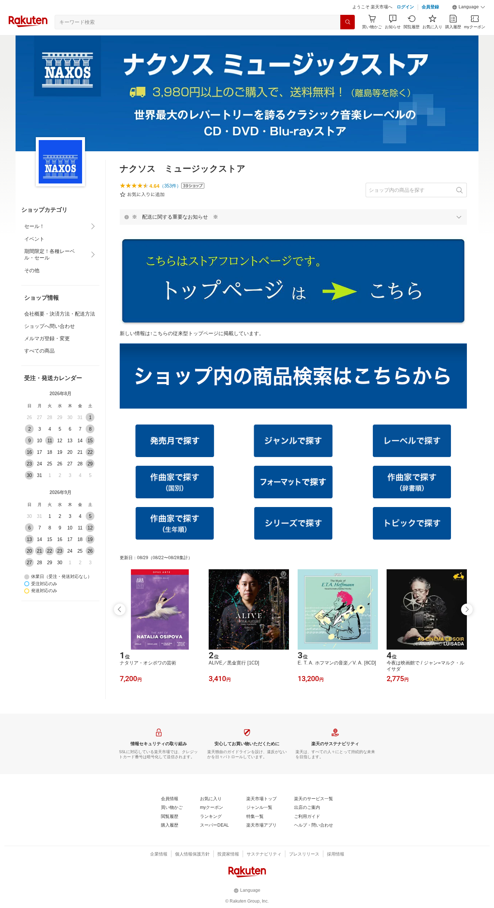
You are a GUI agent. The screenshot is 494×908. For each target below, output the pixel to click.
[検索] (347, 22)
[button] (468, 7)
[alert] (293, 216)
